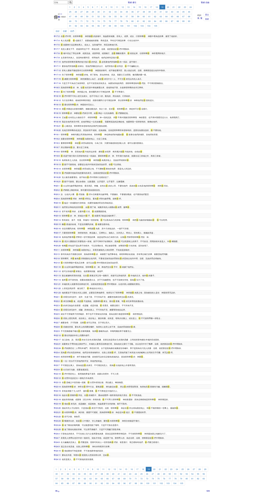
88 (178, 21)
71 (81, 21)
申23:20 (57, 408)
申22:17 (57, 339)
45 (183, 11)
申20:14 (57, 220)
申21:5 (57, 254)
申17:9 (57, 57)
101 (128, 25)
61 (149, 16)
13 (128, 7)
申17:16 (57, 83)
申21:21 (57, 284)
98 (110, 25)
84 (155, 21)
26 (76, 11)
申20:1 (57, 185)
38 (144, 11)
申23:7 (57, 365)
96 (98, 25)
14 (134, 7)
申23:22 (57, 416)
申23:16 (57, 395)
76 (110, 21)
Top (58, 491)
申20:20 (57, 245)
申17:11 (57, 66)
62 (155, 16)
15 (140, 7)
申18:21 (57, 125)
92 (76, 25)
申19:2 (57, 138)
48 (76, 16)
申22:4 (57, 309)
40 (155, 11)
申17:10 (57, 61)
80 (132, 21)
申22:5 (57, 314)
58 (132, 16)
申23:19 (57, 403)
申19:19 (57, 173)
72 (87, 21)
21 (174, 7)
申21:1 (57, 249)
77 (115, 21)
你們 (72, 31)
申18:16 (57, 117)
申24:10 (57, 450)
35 (127, 11)
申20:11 (57, 207)
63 (161, 16)
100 (121, 25)
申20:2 (57, 190)
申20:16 (57, 228)
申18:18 (57, 121)
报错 (208, 491)
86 (166, 21)
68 (189, 16)
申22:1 (57, 296)
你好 (207, 19)
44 (178, 11)
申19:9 (57, 155)
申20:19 (57, 241)
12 (123, 7)
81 (138, 21)
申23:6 (57, 361)
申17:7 (57, 49)
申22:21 (57, 343)
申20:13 (57, 215)
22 (179, 7)
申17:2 (57, 36)
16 (145, 7)
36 (132, 11)
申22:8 (57, 326)
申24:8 (57, 442)
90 (189, 21)
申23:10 (57, 373)
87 (172, 21)
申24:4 (57, 433)
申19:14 (57, 168)
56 (121, 16)
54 (110, 16)
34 (121, 11)
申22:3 (57, 305)
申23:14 (57, 386)
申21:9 (57, 262)
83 (149, 21)
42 (166, 11)
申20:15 (57, 224)
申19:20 (57, 177)
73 (93, 21)
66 (178, 16)
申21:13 (57, 275)
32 (110, 11)
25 (70, 11)
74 (98, 21)
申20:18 (57, 237)
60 (144, 16)
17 (151, 7)
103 (142, 25)
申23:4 (57, 352)
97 (104, 25)
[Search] (70, 2)
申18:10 (57, 96)
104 (148, 25)
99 (115, 25)
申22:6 (57, 318)
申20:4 (57, 198)
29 (93, 11)
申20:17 (57, 232)
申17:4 (57, 40)
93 (81, 25)
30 (98, 11)
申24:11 (57, 455)
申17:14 (57, 74)
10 (111, 7)
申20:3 (57, 194)
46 (189, 11)
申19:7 (57, 147)
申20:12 (57, 211)
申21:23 (57, 292)
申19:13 (57, 164)
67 (183, 16)
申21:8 (57, 258)
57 (127, 16)
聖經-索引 (132, 2)
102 (135, 25)
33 (115, 11)
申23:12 (57, 378)
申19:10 (57, 160)
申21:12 (57, 271)
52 (98, 16)
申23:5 (57, 356)
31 (104, 11)
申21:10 (57, 267)
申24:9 (57, 446)
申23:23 (57, 420)
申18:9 (57, 91)
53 (104, 16)
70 (76, 21)
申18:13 (57, 104)
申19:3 (57, 143)
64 (166, 16)
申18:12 (57, 100)
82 (144, 21)
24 (191, 7)
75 (104, 21)
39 (149, 11)
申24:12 (57, 459)
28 (87, 11)
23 (185, 7)
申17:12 (57, 70)
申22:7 (57, 322)
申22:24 (57, 348)
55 (115, 16)
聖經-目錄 (205, 2)
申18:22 (57, 130)
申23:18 (57, 399)
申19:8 (57, 151)
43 (172, 11)
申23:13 (57, 382)
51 (93, 16)
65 (172, 16)
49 (81, 16)
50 (87, 16)
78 (121, 21)
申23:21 (57, 412)
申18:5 (57, 87)
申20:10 (57, 202)
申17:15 (57, 78)
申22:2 (57, 301)
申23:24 (57, 425)
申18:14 (57, 108)
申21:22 (57, 288)
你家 (65, 31)
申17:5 (57, 44)
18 (157, 7)
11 (117, 7)
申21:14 (57, 279)
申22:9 (57, 331)
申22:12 (57, 335)
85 (161, 21)
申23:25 (57, 429)
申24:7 (57, 437)
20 (168, 7)
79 (127, 21)
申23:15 (57, 390)
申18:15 (57, 113)
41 (161, 11)
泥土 (207, 14)
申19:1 (57, 134)
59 (138, 16)
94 (87, 25)
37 (138, 11)
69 (70, 21)
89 (183, 21)
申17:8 (57, 53)
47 (70, 16)
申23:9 (57, 369)
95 (93, 25)
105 (155, 25)
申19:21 (57, 181)
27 (81, 11)
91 (70, 25)
